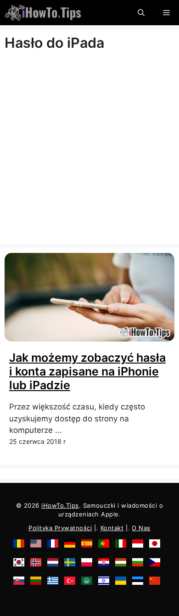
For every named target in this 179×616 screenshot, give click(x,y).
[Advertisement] (89, 149)
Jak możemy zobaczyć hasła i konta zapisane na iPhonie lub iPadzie (87, 371)
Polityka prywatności (60, 528)
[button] (141, 12)
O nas (141, 528)
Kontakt (112, 528)
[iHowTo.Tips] (43, 12)
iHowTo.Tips (60, 505)
